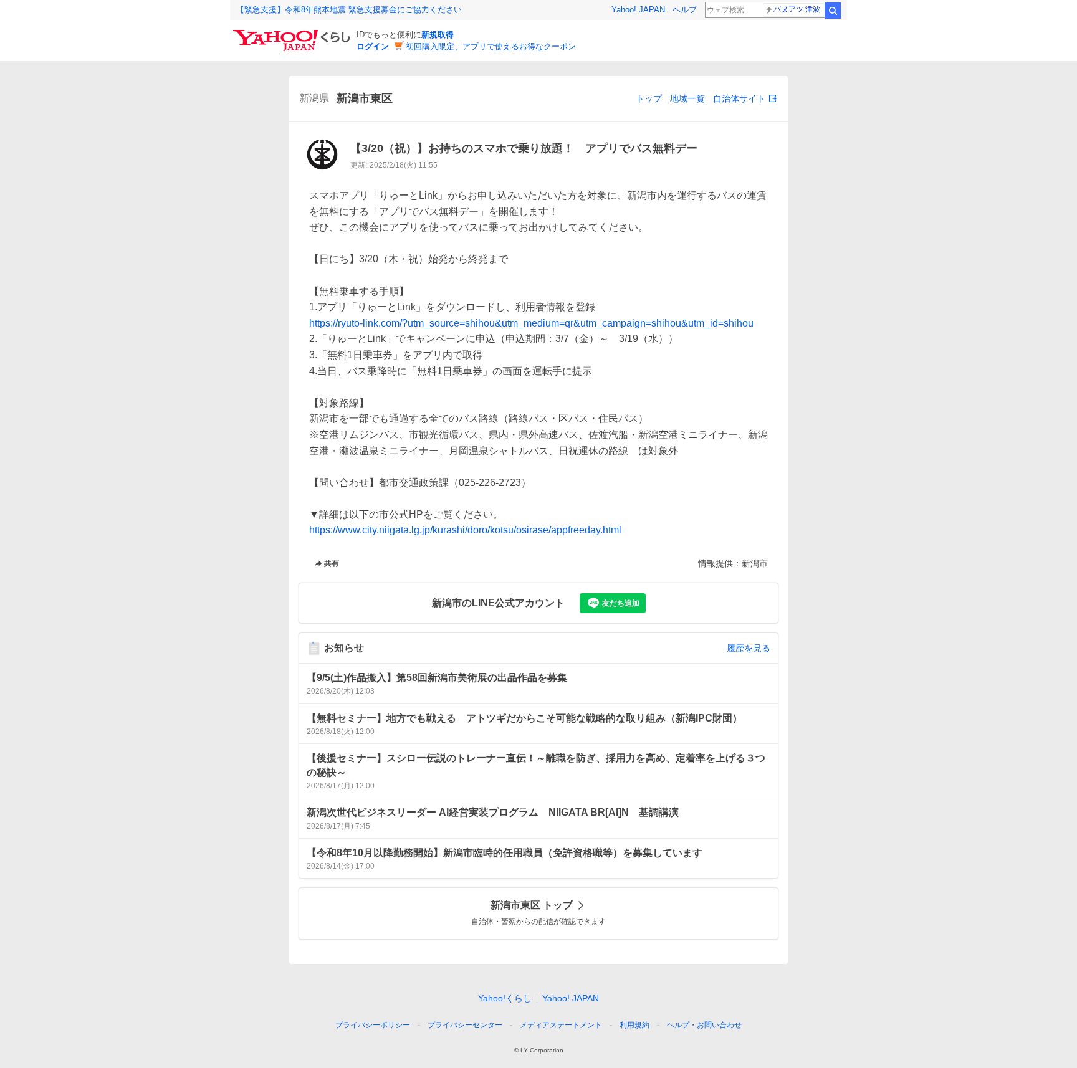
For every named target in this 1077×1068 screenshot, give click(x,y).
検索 (833, 10)
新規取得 (437, 34)
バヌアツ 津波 (796, 9)
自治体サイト (739, 98)
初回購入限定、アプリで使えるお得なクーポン (491, 46)
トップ (649, 98)
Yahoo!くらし (505, 998)
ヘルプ (685, 9)
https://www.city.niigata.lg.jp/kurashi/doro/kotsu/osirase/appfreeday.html (465, 530)
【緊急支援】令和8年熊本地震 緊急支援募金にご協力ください (349, 9)
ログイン (373, 46)
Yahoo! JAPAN (638, 9)
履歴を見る (748, 648)
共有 (331, 563)
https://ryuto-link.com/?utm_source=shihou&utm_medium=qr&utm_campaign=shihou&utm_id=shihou (531, 323)
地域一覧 (687, 98)
